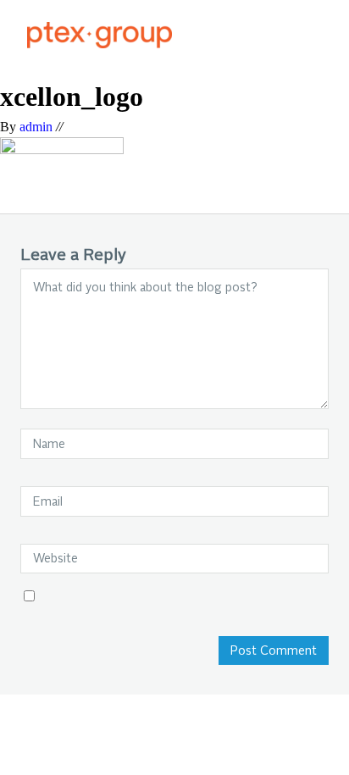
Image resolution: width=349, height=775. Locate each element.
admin (36, 126)
